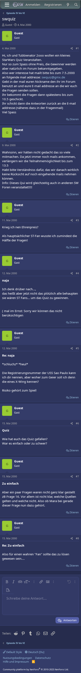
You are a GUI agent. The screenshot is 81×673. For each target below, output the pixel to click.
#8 (77, 538)
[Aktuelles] (68, 4)
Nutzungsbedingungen (17, 658)
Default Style (14, 652)
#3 (77, 220)
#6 (77, 423)
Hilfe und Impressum (16, 661)
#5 (77, 348)
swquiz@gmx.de (53, 77)
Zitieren (74, 119)
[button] (7, 581)
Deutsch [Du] (36, 652)
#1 (77, 48)
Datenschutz (43, 658)
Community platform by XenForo (36, 669)
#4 (77, 273)
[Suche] (76, 4)
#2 (77, 145)
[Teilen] (71, 48)
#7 (77, 476)
